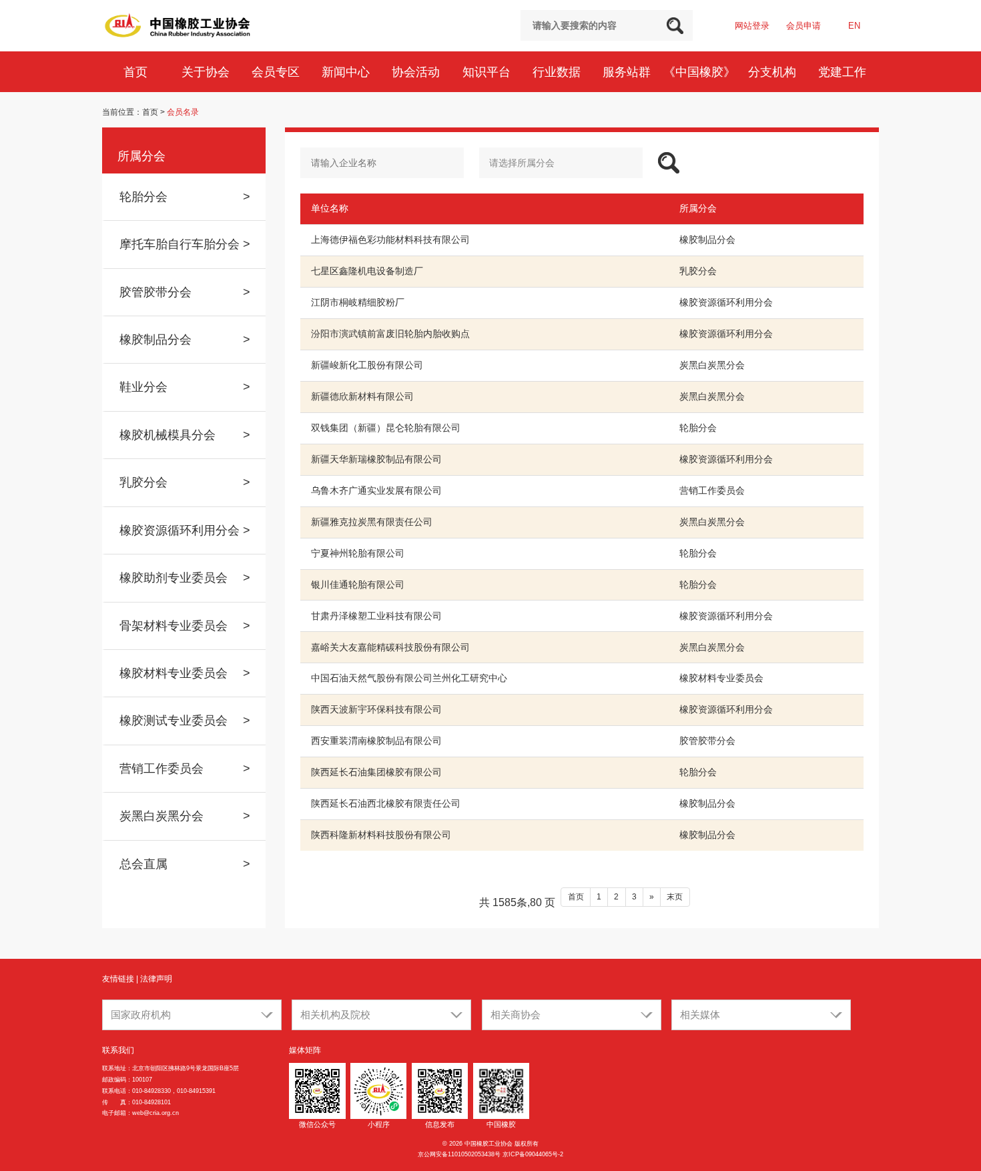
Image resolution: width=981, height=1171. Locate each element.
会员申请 (803, 26)
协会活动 (417, 72)
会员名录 (183, 112)
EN (854, 26)
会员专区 (277, 72)
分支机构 (773, 72)
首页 (137, 72)
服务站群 (628, 72)
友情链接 (118, 979)
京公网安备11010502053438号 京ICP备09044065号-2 (490, 1154)
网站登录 (752, 26)
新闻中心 (347, 72)
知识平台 (488, 72)
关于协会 (207, 72)
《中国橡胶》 (701, 72)
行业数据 (558, 72)
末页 (675, 896)
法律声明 (156, 979)
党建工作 (844, 72)
